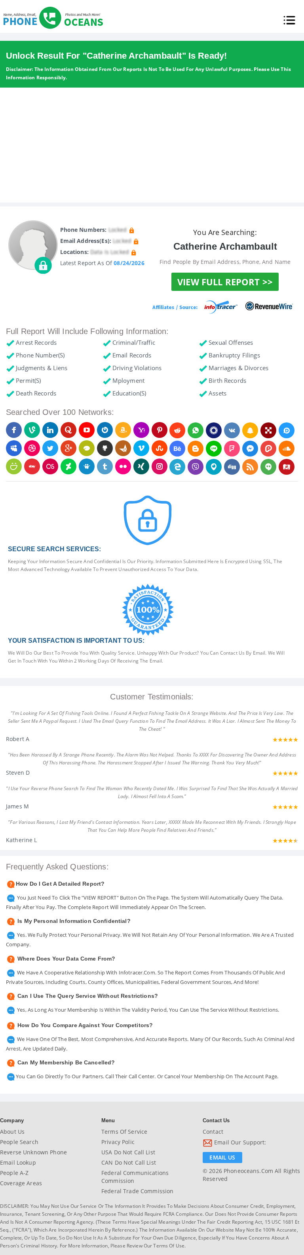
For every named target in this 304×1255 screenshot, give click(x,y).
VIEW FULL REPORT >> (225, 282)
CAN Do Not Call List (128, 1162)
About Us (12, 1131)
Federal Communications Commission (135, 1176)
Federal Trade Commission (137, 1191)
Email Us (222, 1157)
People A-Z (14, 1173)
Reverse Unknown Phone (33, 1152)
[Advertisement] (152, 147)
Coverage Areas (21, 1183)
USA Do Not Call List (128, 1152)
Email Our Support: (239, 1142)
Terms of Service (124, 1131)
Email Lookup (18, 1162)
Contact (213, 1131)
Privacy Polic (118, 1142)
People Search (19, 1142)
